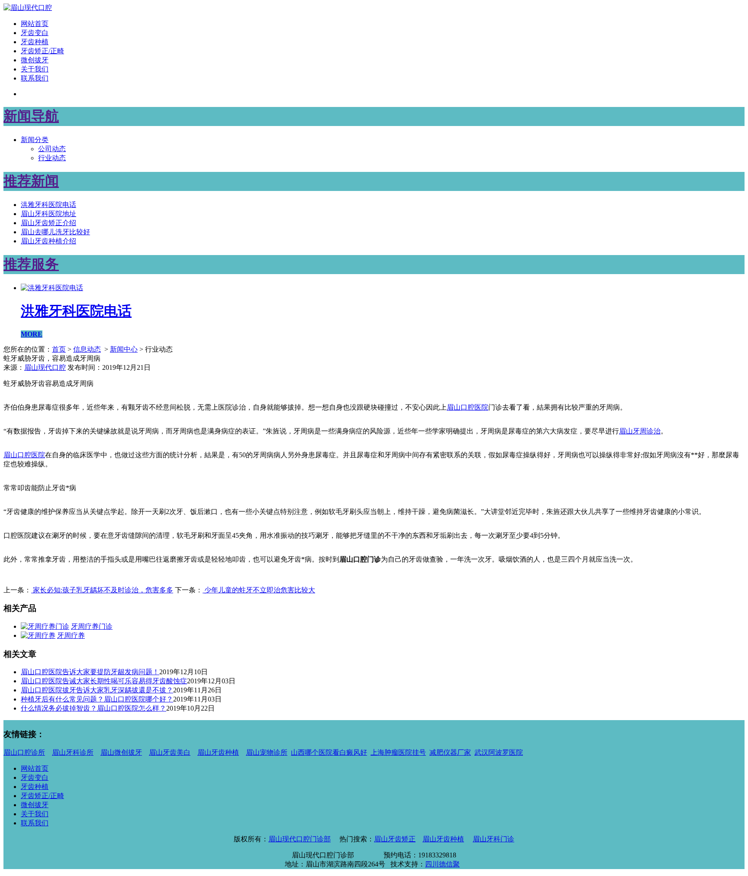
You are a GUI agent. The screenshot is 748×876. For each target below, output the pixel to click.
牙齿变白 (34, 32)
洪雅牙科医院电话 (48, 204)
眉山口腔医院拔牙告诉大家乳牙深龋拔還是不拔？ (97, 690)
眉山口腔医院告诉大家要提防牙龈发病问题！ (90, 672)
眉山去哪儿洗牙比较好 (55, 232)
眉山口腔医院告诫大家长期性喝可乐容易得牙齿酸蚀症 (104, 681)
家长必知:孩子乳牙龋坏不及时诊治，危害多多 (102, 590)
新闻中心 (124, 349)
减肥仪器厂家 (450, 752)
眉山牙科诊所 (73, 752)
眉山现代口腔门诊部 (299, 839)
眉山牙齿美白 (169, 752)
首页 (59, 349)
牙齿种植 (34, 41)
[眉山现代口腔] (27, 7)
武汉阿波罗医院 (498, 752)
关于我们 (34, 69)
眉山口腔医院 (24, 455)
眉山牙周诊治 (640, 431)
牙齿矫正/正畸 (42, 51)
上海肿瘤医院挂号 (398, 752)
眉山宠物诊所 (266, 752)
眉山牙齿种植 (218, 752)
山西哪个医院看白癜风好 (329, 752)
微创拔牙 (34, 60)
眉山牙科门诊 (493, 839)
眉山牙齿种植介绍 (48, 241)
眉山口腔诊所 (24, 752)
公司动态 (52, 148)
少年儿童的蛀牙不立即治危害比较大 (259, 590)
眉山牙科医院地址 (48, 213)
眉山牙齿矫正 (395, 839)
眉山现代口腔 (45, 367)
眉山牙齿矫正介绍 (48, 222)
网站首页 (34, 23)
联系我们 (34, 78)
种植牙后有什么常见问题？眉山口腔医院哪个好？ (97, 699)
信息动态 (87, 349)
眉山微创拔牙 (121, 752)
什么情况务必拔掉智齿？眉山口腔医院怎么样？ (93, 708)
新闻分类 (34, 139)
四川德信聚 (442, 864)
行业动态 (52, 158)
